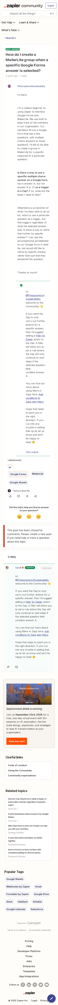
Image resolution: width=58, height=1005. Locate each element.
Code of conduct (17, 765)
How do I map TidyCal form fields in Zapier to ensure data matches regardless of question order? (27, 801)
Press (29, 956)
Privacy (44, 1000)
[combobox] (29, 13)
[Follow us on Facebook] (23, 985)
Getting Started (15, 832)
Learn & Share (27, 22)
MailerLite (37, 473)
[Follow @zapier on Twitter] (41, 985)
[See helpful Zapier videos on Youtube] (46, 985)
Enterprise (29, 966)
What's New (9, 30)
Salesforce (37, 909)
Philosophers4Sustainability (31, 86)
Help (29, 946)
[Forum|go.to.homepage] (22, 5)
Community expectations (22, 775)
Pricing (29, 941)
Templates (29, 971)
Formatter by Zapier (17, 894)
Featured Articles (16, 844)
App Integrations (29, 976)
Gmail (38, 886)
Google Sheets (18, 482)
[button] (51, 6)
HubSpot (23, 901)
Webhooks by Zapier (18, 886)
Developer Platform (29, 951)
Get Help (6, 22)
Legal (34, 1000)
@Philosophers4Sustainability (32, 580)
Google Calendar (15, 909)
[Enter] (4, 13)
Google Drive (41, 894)
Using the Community (20, 770)
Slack (9, 901)
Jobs (29, 961)
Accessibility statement (40, 930)
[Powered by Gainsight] (29, 924)
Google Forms (18, 474)
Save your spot (17, 741)
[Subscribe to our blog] (35, 985)
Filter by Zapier (34, 601)
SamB (18, 567)
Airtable (37, 901)
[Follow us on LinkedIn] (29, 985)
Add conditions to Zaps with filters (35, 398)
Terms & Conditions (16, 930)
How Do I (11, 38)
